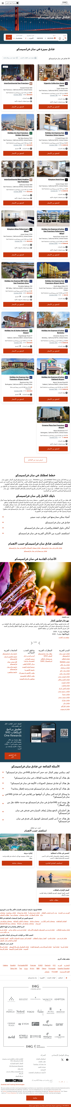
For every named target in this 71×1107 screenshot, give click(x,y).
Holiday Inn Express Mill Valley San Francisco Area (17, 282)
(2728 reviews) (18, 391)
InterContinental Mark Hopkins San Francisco (16, 181)
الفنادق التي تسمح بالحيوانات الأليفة (20, 938)
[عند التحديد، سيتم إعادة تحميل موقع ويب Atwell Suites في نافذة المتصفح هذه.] (23, 1036)
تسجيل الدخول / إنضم (11, 3)
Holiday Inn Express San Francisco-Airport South (19, 378)
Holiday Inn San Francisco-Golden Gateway (18, 134)
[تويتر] (62, 1060)
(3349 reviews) (53, 243)
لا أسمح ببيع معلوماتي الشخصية (37, 1072)
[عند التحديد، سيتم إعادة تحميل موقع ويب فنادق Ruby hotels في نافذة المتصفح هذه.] (41, 1011)
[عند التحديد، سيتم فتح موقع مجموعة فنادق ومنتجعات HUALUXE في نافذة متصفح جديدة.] (51, 1011)
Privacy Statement (11, 1093)
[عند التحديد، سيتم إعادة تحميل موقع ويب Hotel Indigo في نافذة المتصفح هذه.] (10, 1011)
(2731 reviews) (54, 437)
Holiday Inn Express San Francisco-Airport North (54, 282)
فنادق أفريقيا (4, 949)
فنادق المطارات (34, 915)
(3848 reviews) (18, 191)
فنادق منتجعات (23, 915)
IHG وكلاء (20, 1069)
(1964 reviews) (53, 389)
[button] (3, 3)
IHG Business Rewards (16, 1066)
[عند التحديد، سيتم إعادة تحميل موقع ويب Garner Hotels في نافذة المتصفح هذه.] (60, 1024)
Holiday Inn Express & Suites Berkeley (53, 332)
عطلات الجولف (4, 915)
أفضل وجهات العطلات (39, 938)
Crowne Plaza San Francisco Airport (53, 426)
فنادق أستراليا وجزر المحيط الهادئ (41, 947)
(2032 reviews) (18, 293)
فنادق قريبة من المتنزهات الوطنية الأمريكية (41, 930)
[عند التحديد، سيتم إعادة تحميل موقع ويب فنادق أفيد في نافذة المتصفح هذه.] (11, 1036)
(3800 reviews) (18, 94)
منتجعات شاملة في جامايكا (25, 923)
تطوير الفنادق (42, 1061)
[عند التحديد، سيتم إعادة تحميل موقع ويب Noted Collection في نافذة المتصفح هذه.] (20, 1011)
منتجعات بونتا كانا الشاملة (8, 923)
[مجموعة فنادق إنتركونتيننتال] (65, 2)
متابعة (35, 1098)
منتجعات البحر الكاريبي (48, 921)
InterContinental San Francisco (16, 83)
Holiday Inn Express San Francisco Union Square (54, 134)
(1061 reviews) (53, 342)
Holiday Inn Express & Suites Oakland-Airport (53, 378)
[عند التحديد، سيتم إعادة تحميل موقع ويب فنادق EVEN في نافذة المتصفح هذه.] (23, 1024)
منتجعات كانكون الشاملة (20, 921)
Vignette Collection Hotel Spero (54, 84)
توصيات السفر (42, 1067)
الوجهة (64, 35)
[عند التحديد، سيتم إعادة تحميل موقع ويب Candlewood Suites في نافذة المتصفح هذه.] (60, 1036)
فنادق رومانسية (11, 913)
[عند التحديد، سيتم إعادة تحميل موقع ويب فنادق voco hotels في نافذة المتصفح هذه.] (30, 1011)
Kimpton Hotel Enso (56, 179)
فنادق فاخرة (51, 938)
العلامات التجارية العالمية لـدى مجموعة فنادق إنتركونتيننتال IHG (12, 1060)
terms (4, 1091)
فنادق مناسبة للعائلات (63, 930)
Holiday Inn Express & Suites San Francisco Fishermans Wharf (53, 231)
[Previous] (39, 642)
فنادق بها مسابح (22, 913)
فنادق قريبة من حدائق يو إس (17, 930)
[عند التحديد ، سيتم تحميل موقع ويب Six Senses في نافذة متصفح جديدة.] (11, 999)
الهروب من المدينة (64, 913)
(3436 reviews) (18, 145)
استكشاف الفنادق (41, 1059)
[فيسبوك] (66, 1060)
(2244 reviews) (53, 295)
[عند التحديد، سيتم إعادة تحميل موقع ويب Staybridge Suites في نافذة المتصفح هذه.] (35, 1036)
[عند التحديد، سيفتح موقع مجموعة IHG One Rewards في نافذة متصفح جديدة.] (35, 1046)
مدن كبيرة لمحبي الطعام (49, 913)
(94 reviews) (54, 191)
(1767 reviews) (18, 342)
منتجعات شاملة (34, 921)
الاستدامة (43, 1070)
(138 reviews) (54, 95)
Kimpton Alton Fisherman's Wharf (18, 230)
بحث (8, 37)
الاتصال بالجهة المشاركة (16, 1063)
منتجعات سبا (14, 915)
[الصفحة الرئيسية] (66, 977)
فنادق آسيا (56, 947)
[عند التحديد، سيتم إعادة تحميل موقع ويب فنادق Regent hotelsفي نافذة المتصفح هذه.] (23, 999)
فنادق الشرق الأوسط (15, 949)
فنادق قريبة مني (62, 938)
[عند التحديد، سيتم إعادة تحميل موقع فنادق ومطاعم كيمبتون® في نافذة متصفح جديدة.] (60, 999)
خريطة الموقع (19, 1076)
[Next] (31, 642)
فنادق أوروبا (64, 947)
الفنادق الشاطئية (61, 921)
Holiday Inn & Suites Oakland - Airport (17, 332)
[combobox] (63, 39)
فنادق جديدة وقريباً (34, 913)
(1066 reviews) (53, 145)
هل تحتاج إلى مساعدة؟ (39, 1064)
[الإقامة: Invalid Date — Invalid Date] (46, 38)
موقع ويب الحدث (64, 637)
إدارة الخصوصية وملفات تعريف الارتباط (14, 1072)
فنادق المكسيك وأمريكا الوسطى (19, 947)
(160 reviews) (18, 241)
